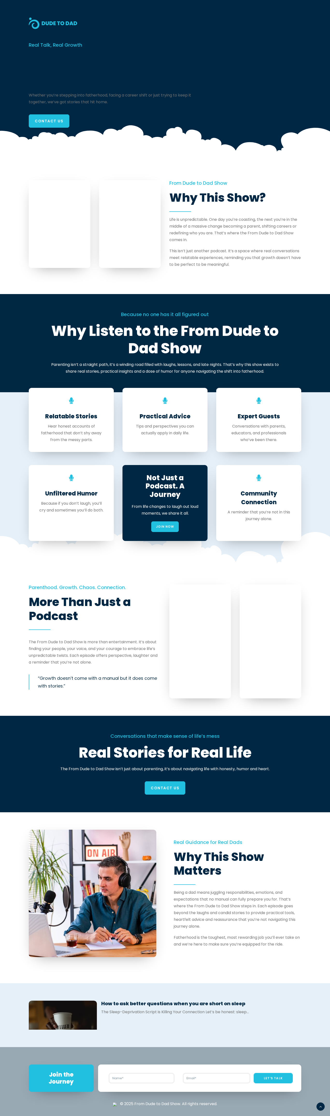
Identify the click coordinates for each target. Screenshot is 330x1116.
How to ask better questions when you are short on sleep (173, 1003)
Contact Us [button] (49, 121)
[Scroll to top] (320, 1106)
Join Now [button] (165, 527)
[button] (63, 1026)
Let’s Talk (273, 1078)
